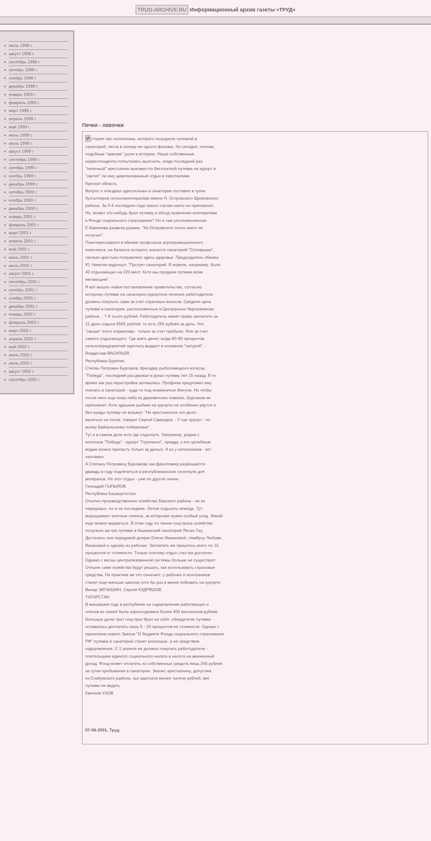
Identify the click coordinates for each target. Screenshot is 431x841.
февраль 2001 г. (24, 224)
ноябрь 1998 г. (22, 78)
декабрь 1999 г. (23, 184)
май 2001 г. (19, 249)
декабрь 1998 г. (23, 86)
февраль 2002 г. (24, 322)
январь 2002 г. (22, 314)
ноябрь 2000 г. (22, 200)
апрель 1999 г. (22, 118)
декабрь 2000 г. (23, 208)
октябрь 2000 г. (23, 192)
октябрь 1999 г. (23, 167)
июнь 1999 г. (21, 135)
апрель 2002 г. (22, 338)
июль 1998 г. (21, 45)
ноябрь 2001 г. (22, 298)
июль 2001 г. (21, 265)
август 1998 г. (21, 53)
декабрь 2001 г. (23, 306)
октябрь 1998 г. (23, 69)
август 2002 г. (21, 371)
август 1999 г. (21, 151)
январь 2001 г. (22, 216)
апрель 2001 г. (22, 241)
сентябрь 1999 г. (24, 159)
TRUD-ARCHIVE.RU (162, 10)
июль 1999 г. (21, 143)
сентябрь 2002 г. (24, 379)
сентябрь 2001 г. (24, 281)
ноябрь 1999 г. (22, 175)
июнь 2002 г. (21, 355)
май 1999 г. (19, 127)
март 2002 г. (20, 330)
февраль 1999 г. (24, 102)
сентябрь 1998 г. (24, 61)
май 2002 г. (19, 346)
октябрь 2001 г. (23, 289)
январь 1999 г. (22, 94)
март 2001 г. (20, 232)
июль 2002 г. (21, 363)
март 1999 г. (20, 110)
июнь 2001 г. (21, 257)
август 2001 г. (21, 273)
